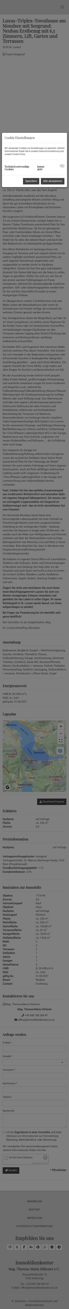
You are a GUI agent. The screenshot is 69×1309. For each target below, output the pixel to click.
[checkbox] (62, 165)
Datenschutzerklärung (49, 151)
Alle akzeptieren (52, 181)
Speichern (31, 181)
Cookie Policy (18, 154)
